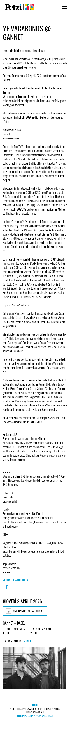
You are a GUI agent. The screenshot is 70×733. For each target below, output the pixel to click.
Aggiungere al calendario (28, 611)
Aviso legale (47, 715)
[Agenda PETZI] (18, 7)
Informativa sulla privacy (29, 715)
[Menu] (64, 7)
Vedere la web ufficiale (17, 580)
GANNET (27, 641)
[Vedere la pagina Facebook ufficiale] (6, 589)
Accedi (35, 705)
